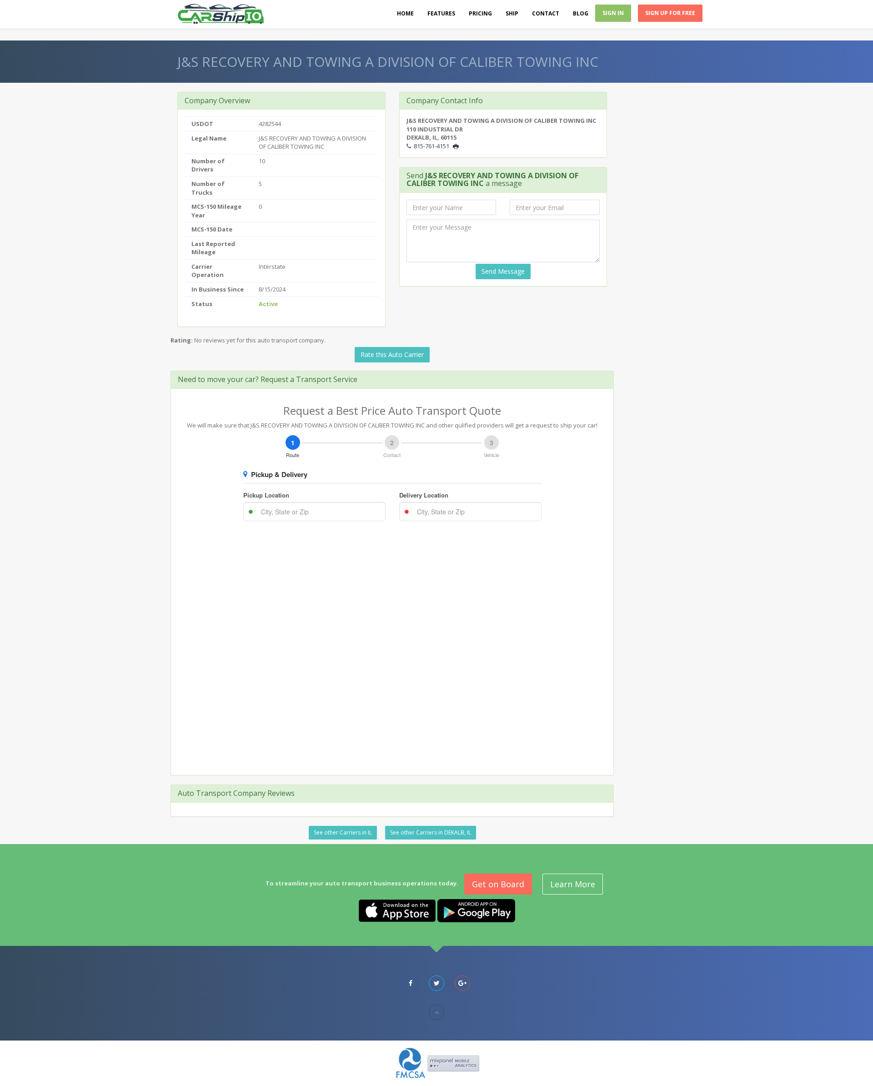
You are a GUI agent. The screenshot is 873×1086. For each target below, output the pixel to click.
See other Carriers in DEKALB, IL (430, 832)
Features (441, 13)
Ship (512, 13)
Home (405, 13)
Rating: (182, 340)
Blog (580, 13)
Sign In (613, 13)
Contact (545, 13)
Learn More (572, 884)
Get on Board (498, 884)
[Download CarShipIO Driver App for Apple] (397, 910)
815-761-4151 (431, 146)
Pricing (480, 13)
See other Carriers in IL (343, 832)
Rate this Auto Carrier (392, 354)
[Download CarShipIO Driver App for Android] (476, 910)
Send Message (503, 271)
